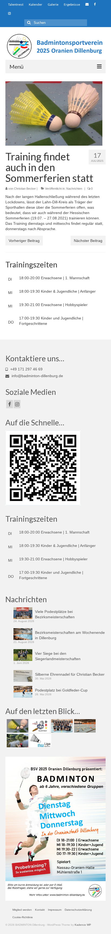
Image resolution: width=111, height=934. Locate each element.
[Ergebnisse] (39, 740)
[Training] (84, 726)
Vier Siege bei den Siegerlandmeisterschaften (58, 656)
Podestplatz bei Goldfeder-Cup (61, 690)
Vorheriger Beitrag (24, 240)
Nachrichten (74, 188)
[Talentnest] (39, 726)
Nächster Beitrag (88, 240)
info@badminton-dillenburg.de (37, 376)
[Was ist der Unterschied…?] (16, 726)
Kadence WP (83, 924)
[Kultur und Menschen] (16, 740)
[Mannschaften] (61, 726)
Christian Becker (25, 188)
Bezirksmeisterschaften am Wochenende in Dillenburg (70, 635)
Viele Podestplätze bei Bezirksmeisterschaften (55, 614)
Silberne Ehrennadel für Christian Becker (70, 674)
